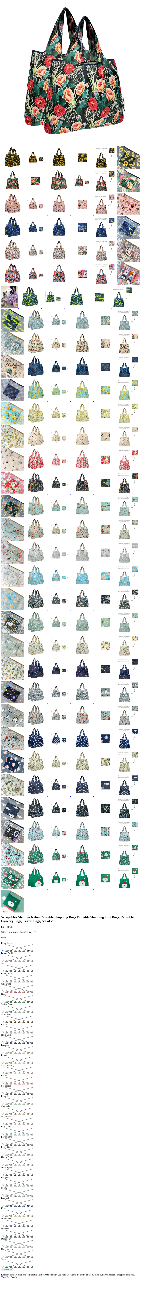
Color (3, 932)
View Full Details (9, 1277)
